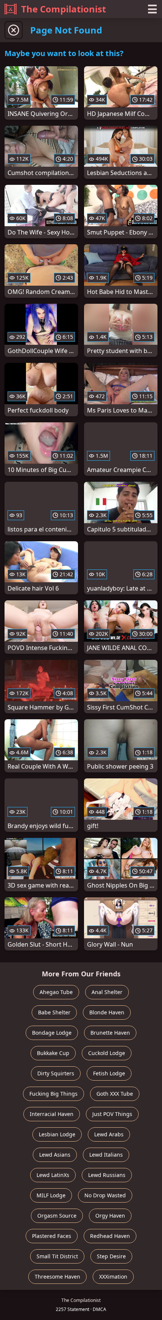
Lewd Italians (106, 1154)
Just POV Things (112, 1114)
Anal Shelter (107, 992)
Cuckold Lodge (106, 1053)
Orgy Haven (110, 1215)
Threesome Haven (57, 1276)
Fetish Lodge (109, 1073)
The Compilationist (63, 9)
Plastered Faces (51, 1235)
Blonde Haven (106, 1012)
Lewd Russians (106, 1174)
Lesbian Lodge (57, 1134)
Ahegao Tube (56, 992)
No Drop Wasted (105, 1195)
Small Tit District (57, 1256)
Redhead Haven (110, 1235)
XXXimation (113, 1276)
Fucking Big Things (53, 1093)
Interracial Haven (51, 1114)
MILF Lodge (51, 1195)
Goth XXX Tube (114, 1093)
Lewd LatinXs (53, 1174)
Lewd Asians (54, 1154)
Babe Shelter (54, 1012)
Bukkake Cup (53, 1053)
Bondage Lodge (52, 1032)
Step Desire (111, 1256)
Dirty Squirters (55, 1073)
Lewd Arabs (109, 1134)
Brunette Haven (110, 1032)
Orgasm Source (56, 1215)
